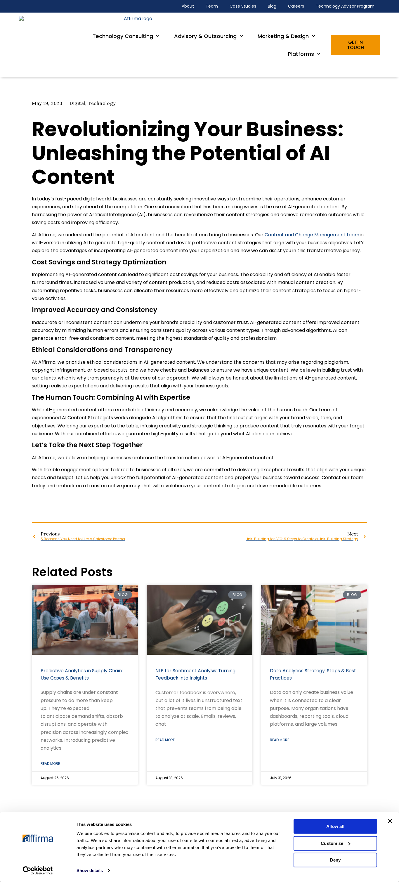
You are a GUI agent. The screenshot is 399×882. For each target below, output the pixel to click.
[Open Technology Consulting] (157, 36)
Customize (332, 843)
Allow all (335, 826)
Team (212, 6)
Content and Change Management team (312, 234)
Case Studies (243, 6)
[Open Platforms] (318, 54)
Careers (296, 6)
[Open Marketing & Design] (313, 36)
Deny (335, 859)
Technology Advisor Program (345, 6)
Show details (90, 870)
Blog (272, 6)
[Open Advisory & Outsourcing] (241, 36)
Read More (50, 763)
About (188, 6)
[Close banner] (390, 821)
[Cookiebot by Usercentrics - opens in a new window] (37, 870)
